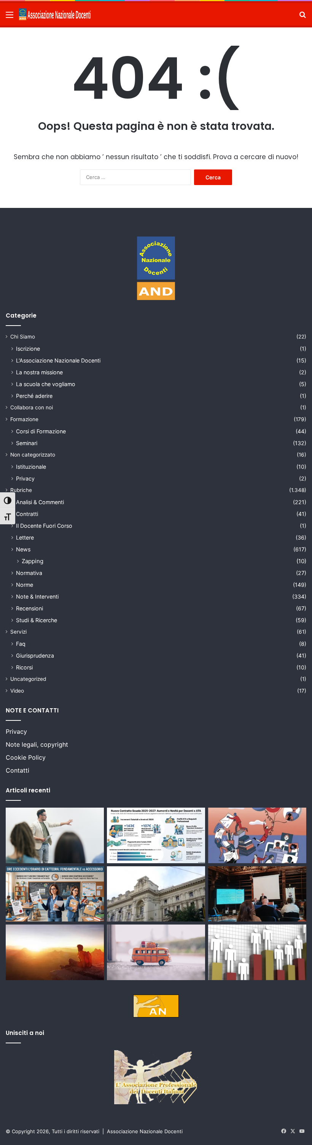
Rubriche (21, 490)
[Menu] (9, 17)
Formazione (24, 419)
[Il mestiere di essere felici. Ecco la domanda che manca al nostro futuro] (55, 952)
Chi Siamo (22, 337)
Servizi (18, 632)
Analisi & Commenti (40, 502)
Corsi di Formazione (41, 431)
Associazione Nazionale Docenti (145, 1131)
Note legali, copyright (37, 744)
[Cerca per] (302, 17)
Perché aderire (34, 396)
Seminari (26, 443)
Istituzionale (31, 466)
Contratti (27, 514)
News (23, 549)
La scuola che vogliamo (45, 384)
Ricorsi (24, 667)
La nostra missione (39, 372)
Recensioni (29, 608)
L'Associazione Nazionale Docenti (58, 360)
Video (17, 691)
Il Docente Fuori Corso (44, 525)
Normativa (29, 573)
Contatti (17, 770)
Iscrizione (28, 348)
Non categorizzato (32, 455)
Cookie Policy (26, 757)
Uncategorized (28, 679)
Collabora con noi (31, 407)
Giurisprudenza (35, 655)
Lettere (25, 537)
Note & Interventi (37, 596)
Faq (20, 643)
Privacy (25, 478)
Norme (24, 584)
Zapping (32, 561)
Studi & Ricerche (36, 620)
